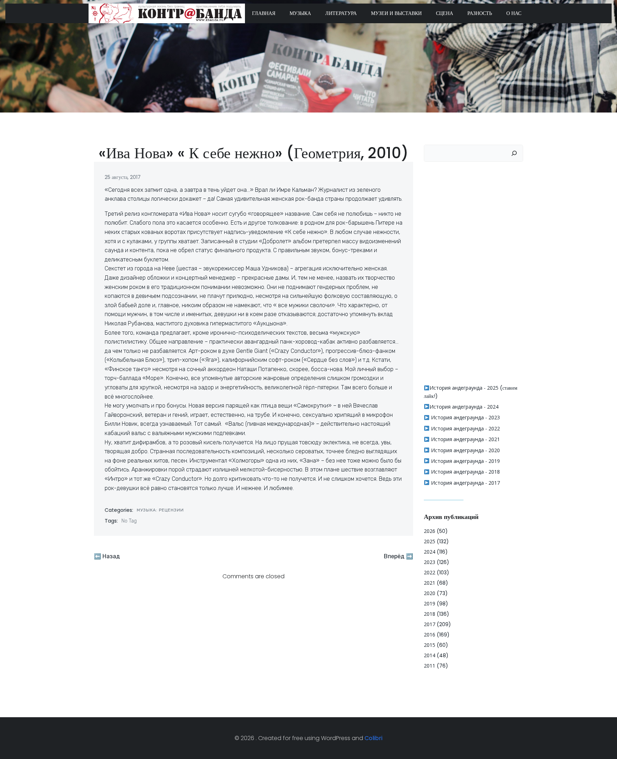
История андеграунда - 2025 (464, 387)
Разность (479, 13)
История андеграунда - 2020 (465, 450)
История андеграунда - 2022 (465, 428)
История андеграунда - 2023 (465, 417)
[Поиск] (514, 153)
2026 (429, 531)
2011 (429, 665)
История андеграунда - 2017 (465, 482)
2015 (429, 644)
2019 (429, 603)
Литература (341, 13)
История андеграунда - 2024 (464, 406)
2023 (429, 562)
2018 (429, 613)
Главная (263, 13)
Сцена (444, 13)
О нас (513, 13)
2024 (429, 551)
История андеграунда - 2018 (465, 471)
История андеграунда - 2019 (465, 461)
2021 (429, 582)
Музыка (300, 13)
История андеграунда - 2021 (465, 439)
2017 (429, 624)
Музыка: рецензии (160, 510)
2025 (429, 541)
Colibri (373, 738)
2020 (429, 593)
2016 (429, 634)
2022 (429, 572)
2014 (429, 655)
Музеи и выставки (396, 13)
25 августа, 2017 (123, 177)
